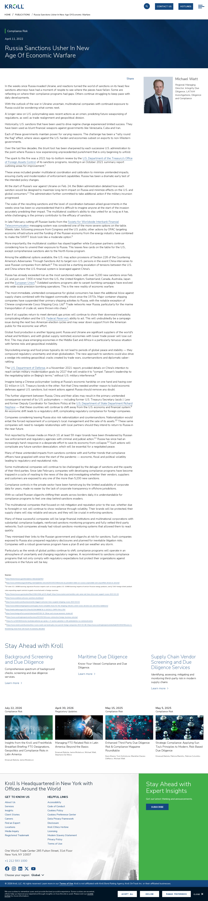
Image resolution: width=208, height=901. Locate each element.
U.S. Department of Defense (28, 368)
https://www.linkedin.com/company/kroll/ (20, 869)
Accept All (127, 894)
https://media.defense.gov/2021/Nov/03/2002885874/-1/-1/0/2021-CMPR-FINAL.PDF (35, 610)
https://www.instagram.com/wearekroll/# (14, 869)
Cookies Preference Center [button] (62, 814)
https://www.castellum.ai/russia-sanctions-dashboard (25, 598)
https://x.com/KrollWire (27, 868)
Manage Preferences (176, 894)
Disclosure (53, 823)
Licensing (52, 831)
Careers (9, 818)
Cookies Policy (55, 810)
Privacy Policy (55, 839)
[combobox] (38, 875)
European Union (25, 283)
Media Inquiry (12, 831)
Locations (10, 827)
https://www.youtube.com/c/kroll (33, 868)
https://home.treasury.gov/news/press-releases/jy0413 (24, 579)
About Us (10, 802)
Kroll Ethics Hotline (58, 827)
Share (130, 78)
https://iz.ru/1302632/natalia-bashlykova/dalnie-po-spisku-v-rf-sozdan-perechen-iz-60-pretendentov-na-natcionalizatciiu (49, 621)
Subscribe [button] (157, 807)
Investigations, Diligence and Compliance (188, 96)
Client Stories (12, 814)
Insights (9, 810)
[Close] (202, 894)
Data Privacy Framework (61, 818)
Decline (149, 894)
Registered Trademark (17, 835)
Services (9, 806)
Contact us (164, 6)
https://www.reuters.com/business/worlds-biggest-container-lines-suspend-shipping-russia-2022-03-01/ (43, 602)
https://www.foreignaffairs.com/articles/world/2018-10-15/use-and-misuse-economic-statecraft (39, 613)
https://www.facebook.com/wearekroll (7, 868)
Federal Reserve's (57, 318)
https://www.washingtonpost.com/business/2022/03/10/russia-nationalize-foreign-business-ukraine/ (42, 617)
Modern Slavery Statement (62, 835)
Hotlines (185, 6)
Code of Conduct (56, 806)
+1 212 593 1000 (16, 861)
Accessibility (54, 802)
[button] (147, 6)
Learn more (12, 683)
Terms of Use (55, 843)
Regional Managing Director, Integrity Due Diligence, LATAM (187, 88)
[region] (104, 894)
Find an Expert (12, 823)
